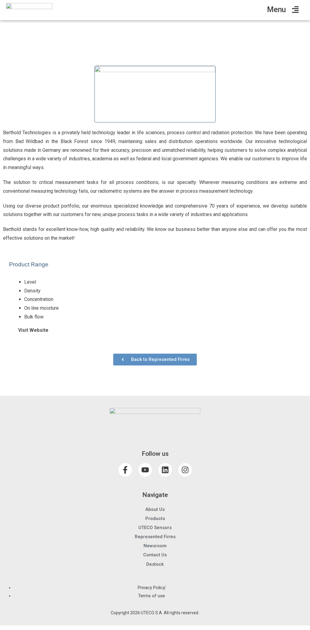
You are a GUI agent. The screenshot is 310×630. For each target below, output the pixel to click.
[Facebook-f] (125, 470)
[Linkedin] (165, 470)
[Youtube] (145, 470)
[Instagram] (185, 470)
